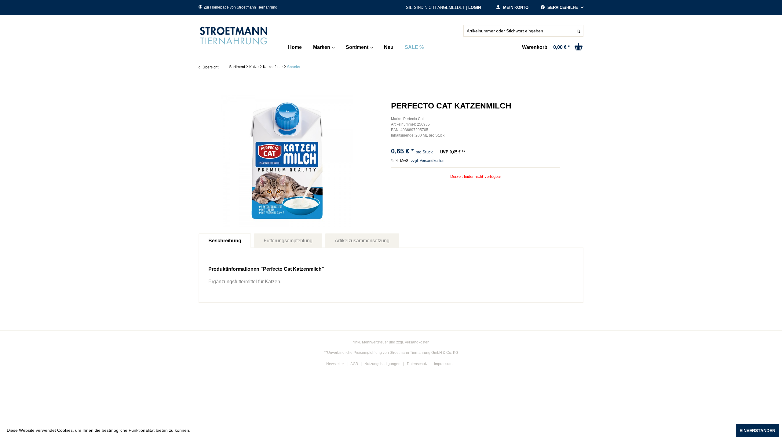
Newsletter (335, 364)
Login (474, 7)
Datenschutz (417, 364)
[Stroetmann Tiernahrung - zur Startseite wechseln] (234, 36)
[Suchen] (578, 31)
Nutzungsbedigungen (382, 364)
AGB (354, 364)
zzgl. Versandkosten (427, 161)
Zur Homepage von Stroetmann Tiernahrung (240, 7)
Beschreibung (224, 240)
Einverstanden (757, 430)
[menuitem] (523, 33)
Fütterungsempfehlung (288, 240)
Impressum (443, 364)
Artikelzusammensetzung (362, 240)
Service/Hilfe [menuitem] (562, 7)
